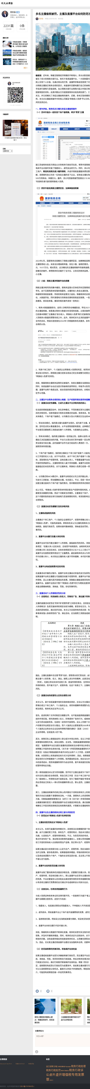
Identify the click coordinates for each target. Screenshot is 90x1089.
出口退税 (50, 1066)
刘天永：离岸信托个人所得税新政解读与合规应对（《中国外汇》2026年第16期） (20, 62)
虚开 (52, 1075)
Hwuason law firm (6, 1064)
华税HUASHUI (20, 1064)
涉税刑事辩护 (62, 1067)
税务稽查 (68, 1066)
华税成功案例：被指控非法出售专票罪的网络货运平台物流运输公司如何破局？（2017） (20, 53)
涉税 (55, 1066)
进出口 (51, 1080)
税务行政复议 (65, 1071)
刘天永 (13, 12)
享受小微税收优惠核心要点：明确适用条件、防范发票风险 (44, 1020)
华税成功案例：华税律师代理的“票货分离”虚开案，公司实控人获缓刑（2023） (20, 44)
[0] (37, 991)
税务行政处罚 (53, 1070)
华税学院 (31, 1064)
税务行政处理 (78, 1066)
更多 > (26, 68)
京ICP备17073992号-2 (27, 1086)
